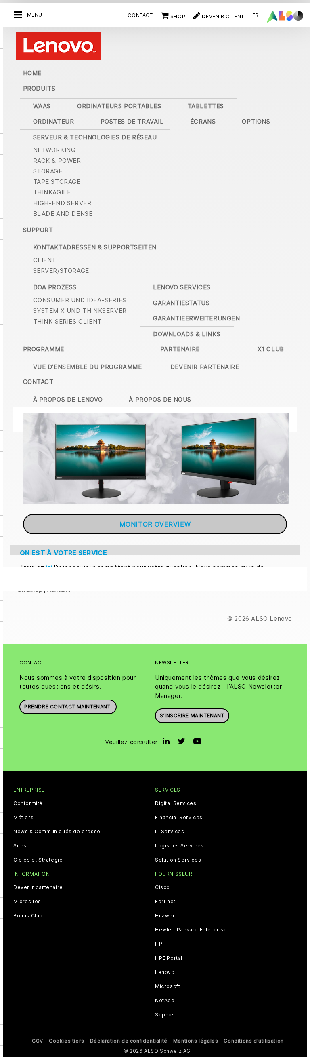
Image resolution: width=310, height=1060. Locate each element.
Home (32, 73)
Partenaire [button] (180, 349)
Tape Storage (57, 181)
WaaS (42, 106)
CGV (37, 1041)
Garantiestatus (181, 303)
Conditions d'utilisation (253, 1041)
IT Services (169, 832)
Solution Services (178, 860)
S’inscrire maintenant (192, 715)
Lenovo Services (182, 287)
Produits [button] (39, 88)
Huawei (164, 916)
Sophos (165, 1015)
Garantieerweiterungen (196, 318)
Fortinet (165, 901)
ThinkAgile (52, 192)
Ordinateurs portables (119, 106)
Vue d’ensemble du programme (87, 367)
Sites (20, 846)
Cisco (162, 887)
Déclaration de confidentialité (129, 1041)
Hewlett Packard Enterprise (191, 930)
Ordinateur (53, 121)
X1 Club (271, 349)
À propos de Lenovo (68, 399)
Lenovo (165, 972)
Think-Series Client (67, 321)
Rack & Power (57, 160)
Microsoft (167, 986)
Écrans (203, 121)
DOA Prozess (55, 287)
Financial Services (179, 817)
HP (158, 944)
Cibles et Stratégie (38, 860)
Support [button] (38, 230)
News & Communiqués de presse (57, 832)
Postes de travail (132, 121)
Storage (48, 171)
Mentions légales (195, 1041)
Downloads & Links (186, 334)
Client (45, 260)
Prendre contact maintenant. (68, 707)
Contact (140, 15)
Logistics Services (179, 846)
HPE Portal (168, 958)
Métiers (23, 817)
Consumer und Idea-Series (79, 300)
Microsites (27, 901)
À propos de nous (160, 399)
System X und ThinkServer (80, 310)
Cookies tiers (66, 1041)
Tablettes (206, 106)
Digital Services (176, 803)
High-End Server (62, 203)
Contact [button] (38, 382)
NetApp (165, 1000)
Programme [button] (43, 349)
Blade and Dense (63, 213)
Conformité (28, 803)
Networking (54, 150)
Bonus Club (28, 916)
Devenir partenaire (204, 367)
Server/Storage (61, 270)
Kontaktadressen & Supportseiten (95, 247)
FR (255, 15)
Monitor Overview (155, 524)
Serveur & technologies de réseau (95, 137)
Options (256, 121)
